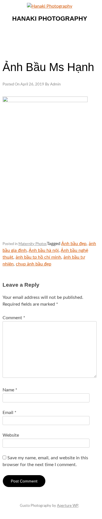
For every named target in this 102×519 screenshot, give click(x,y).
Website (11, 435)
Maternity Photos (32, 244)
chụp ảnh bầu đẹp (33, 264)
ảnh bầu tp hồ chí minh (38, 257)
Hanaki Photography (49, 18)
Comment (14, 318)
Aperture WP (67, 506)
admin (55, 84)
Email (9, 412)
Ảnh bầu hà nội (44, 250)
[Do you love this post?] (6, 234)
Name (10, 390)
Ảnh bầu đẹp (73, 243)
